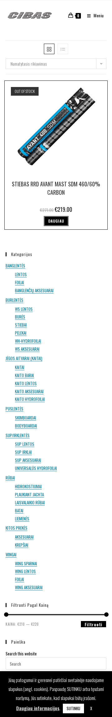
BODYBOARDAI (26, 426)
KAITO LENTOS (26, 383)
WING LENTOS (25, 571)
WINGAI (11, 554)
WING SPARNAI (26, 563)
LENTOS (21, 274)
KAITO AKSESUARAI (29, 391)
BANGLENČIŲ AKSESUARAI (34, 290)
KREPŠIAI (21, 545)
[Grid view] (49, 49)
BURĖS (20, 317)
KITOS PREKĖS (16, 528)
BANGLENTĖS (15, 266)
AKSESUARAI (24, 537)
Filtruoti (93, 624)
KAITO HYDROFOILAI (30, 399)
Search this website (21, 653)
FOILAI (19, 282)
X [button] (91, 708)
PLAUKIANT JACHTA (29, 494)
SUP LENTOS (24, 444)
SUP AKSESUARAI (28, 460)
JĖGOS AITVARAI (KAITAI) (24, 358)
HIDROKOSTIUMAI (28, 486)
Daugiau (56, 221)
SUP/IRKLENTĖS (18, 435)
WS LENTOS (24, 309)
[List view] (63, 49)
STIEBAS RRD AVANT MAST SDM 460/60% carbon (56, 188)
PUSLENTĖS (14, 409)
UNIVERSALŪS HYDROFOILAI (36, 468)
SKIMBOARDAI (25, 418)
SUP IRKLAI (23, 452)
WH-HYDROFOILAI (28, 341)
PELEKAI (20, 333)
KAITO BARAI (24, 375)
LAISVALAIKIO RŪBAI (30, 502)
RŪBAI (10, 478)
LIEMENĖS (22, 518)
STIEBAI (21, 325)
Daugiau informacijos (37, 708)
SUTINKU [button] (73, 708)
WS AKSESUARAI (27, 349)
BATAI (19, 510)
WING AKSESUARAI (29, 587)
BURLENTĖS (14, 300)
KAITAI (19, 367)
